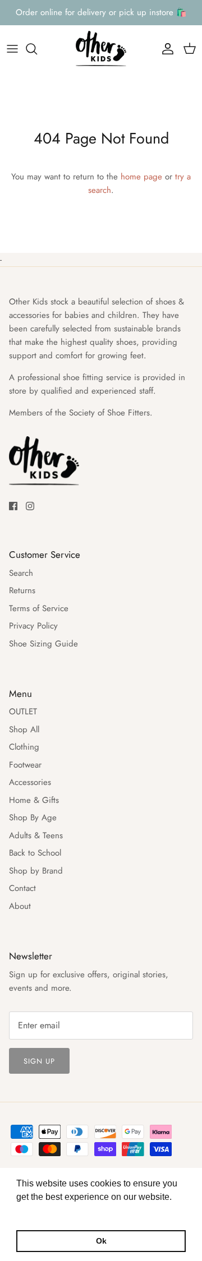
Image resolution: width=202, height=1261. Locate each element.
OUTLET (23, 711)
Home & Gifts (34, 800)
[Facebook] (13, 506)
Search (21, 573)
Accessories (30, 782)
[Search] (37, 48)
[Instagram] (30, 506)
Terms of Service (38, 608)
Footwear (25, 765)
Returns (22, 590)
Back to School (35, 853)
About (20, 906)
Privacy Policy (33, 626)
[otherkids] (101, 49)
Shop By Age (33, 817)
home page (141, 176)
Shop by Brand (36, 871)
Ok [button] (101, 1240)
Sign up (39, 1061)
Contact (22, 888)
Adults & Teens (36, 835)
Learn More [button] (40, 1212)
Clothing (24, 747)
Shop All (24, 729)
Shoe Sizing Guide (43, 644)
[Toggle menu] (12, 48)
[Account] (165, 48)
